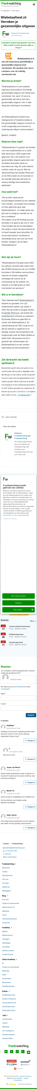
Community (6, 923)
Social (4, 915)
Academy (6, 927)
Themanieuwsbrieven (9, 919)
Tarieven (8, 854)
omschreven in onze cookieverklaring (15, 515)
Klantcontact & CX (8, 907)
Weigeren (18, 603)
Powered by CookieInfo (10, 519)
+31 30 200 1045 (11, 851)
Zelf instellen (17, 610)
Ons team (5, 883)
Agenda (4, 931)
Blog (4, 896)
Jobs (4, 1015)
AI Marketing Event (8, 995)
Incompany (6, 947)
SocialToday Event (8, 1006)
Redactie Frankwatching (20, 33)
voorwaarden (5, 689)
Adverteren (6, 868)
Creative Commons (25, 1076)
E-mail (3, 704)
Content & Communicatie (10, 903)
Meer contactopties (9, 857)
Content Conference (9, 999)
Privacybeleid (18, 1080)
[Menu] (34, 4)
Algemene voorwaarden (14, 1078)
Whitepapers (6, 891)
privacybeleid (19, 687)
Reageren (30, 740)
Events (5, 991)
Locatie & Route (7, 954)
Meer (32, 621)
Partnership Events (8, 1010)
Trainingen (5, 939)
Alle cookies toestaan (18, 596)
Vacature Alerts (7, 1038)
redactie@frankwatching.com (15, 848)
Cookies (26, 1078)
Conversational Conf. (9, 1003)
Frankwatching (18, 35)
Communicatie (7, 1019)
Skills (4, 975)
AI (3, 963)
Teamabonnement (8, 986)
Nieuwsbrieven (7, 875)
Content (4, 1023)
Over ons (5, 879)
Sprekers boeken (8, 951)
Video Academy (8, 959)
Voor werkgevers (8, 1031)
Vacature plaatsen (8, 1034)
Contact (4, 872)
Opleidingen (6, 943)
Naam (3, 694)
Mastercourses (7, 935)
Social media (6, 979)
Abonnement (6, 982)
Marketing (5, 911)
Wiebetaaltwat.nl (24, 58)
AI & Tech (5, 900)
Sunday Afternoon (11, 313)
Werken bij (5, 887)
